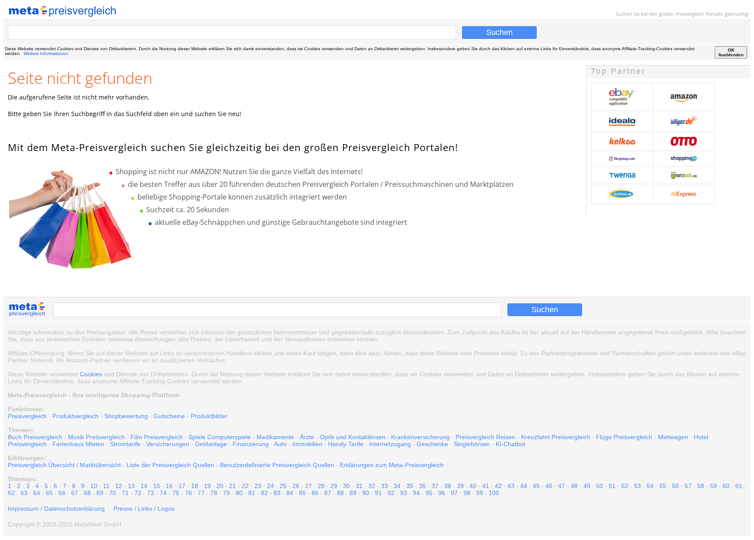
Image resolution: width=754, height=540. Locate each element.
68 (87, 492)
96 (441, 492)
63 (24, 492)
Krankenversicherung (420, 436)
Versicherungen (167, 443)
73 (150, 492)
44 (523, 485)
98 (466, 492)
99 (479, 492)
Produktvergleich (75, 416)
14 (144, 485)
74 (163, 492)
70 (112, 492)
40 (473, 485)
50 (599, 485)
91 (378, 492)
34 (397, 485)
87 (327, 492)
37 (435, 485)
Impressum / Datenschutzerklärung (56, 508)
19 (207, 485)
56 (675, 485)
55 (662, 485)
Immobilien (307, 443)
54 (650, 485)
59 (713, 485)
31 (359, 485)
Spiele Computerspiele (219, 436)
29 (333, 485)
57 (688, 485)
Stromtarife (125, 443)
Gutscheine (169, 416)
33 (384, 485)
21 (232, 485)
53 (637, 485)
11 (106, 485)
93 (403, 492)
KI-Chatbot (510, 443)
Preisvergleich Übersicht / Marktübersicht (64, 464)
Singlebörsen (472, 443)
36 (422, 485)
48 (574, 485)
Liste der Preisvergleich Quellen (170, 464)
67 (74, 492)
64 (36, 492)
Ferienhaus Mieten (78, 443)
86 (315, 492)
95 (428, 492)
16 (169, 485)
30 (346, 485)
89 (353, 492)
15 (156, 485)
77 (201, 492)
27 (308, 485)
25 (283, 485)
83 (277, 492)
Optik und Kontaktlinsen (352, 436)
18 (194, 485)
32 (371, 485)
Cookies (91, 374)
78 (213, 492)
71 (125, 492)
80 (239, 492)
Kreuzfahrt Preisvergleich (555, 436)
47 (561, 485)
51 (612, 485)
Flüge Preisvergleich (624, 436)
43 (510, 485)
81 (251, 492)
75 (175, 492)
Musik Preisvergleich (96, 436)
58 (700, 485)
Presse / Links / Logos (144, 508)
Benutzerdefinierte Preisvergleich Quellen (277, 464)
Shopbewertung (126, 416)
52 (624, 485)
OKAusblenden (731, 52)
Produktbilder (209, 416)
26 (295, 485)
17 (181, 485)
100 (494, 492)
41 (485, 485)
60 (726, 485)
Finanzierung (251, 443)
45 (536, 485)
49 (586, 485)
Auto (280, 443)
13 (131, 485)
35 (409, 485)
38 (447, 485)
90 (365, 492)
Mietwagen (673, 436)
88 (340, 492)
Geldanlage (211, 443)
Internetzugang (390, 443)
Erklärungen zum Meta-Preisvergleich (392, 464)
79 (226, 492)
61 (738, 485)
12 (118, 485)
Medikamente (275, 436)
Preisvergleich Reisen (485, 436)
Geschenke (432, 443)
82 (264, 492)
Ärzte (307, 436)
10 (93, 485)
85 (302, 492)
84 (289, 492)
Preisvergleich (689, 13)
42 (498, 485)
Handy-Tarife (345, 443)
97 (454, 492)
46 (548, 485)
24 (270, 485)
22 (245, 485)
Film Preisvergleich (156, 436)
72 (137, 492)
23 (257, 485)
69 (99, 492)
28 (321, 485)
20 (219, 485)
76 (188, 492)
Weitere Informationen (46, 53)
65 (49, 492)
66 (61, 492)
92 (390, 492)
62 (11, 492)
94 (416, 492)
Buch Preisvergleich (35, 436)
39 (460, 485)
